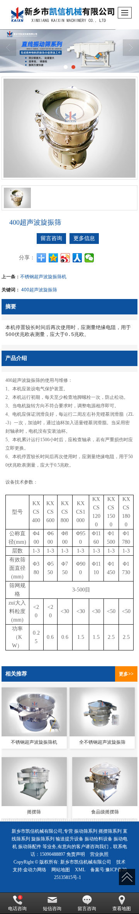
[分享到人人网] (77, 257)
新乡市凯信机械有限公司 (85, 862)
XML (80, 869)
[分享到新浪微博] (65, 257)
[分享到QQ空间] (53, 257)
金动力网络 (34, 869)
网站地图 (60, 869)
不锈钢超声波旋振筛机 (43, 276)
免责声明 (75, 854)
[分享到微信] (89, 257)
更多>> (126, 674)
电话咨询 (17, 908)
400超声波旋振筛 (39, 289)
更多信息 (84, 238)
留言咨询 (51, 238)
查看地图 (121, 908)
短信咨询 (52, 908)
